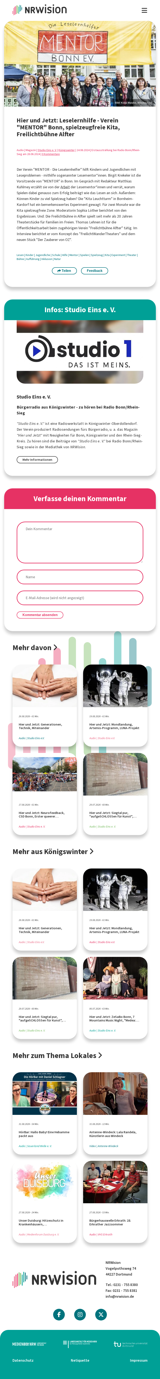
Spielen (85, 255)
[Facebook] (59, 1314)
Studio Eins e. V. (47, 150)
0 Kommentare (51, 154)
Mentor (74, 255)
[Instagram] (80, 1314)
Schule (56, 255)
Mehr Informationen (37, 459)
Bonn (80, 435)
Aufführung (33, 259)
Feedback (94, 270)
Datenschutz (23, 1360)
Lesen (20, 255)
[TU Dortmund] (131, 1344)
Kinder (30, 255)
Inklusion (47, 259)
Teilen (66, 270)
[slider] (80, 63)
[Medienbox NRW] (29, 1344)
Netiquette (80, 1360)
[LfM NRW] (80, 1344)
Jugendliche (43, 255)
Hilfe (65, 255)
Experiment (118, 255)
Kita (107, 255)
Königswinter (67, 150)
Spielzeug (97, 255)
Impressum (139, 1360)
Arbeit (65, 187)
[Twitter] (101, 1314)
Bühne (21, 259)
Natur (57, 259)
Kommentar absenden (40, 615)
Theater (132, 255)
